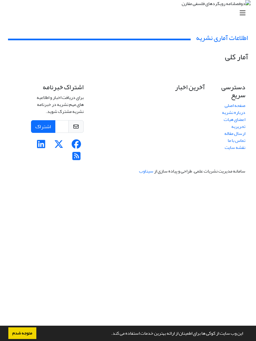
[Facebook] (76, 146)
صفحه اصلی (235, 105)
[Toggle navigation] (130, 13)
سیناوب (146, 171)
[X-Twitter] (59, 146)
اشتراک (43, 127)
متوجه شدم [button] (22, 333)
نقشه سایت (235, 147)
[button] (109, 334)
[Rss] (76, 158)
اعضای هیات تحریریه (234, 123)
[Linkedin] (41, 146)
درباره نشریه (233, 112)
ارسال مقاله (234, 133)
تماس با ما (236, 140)
